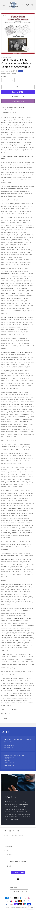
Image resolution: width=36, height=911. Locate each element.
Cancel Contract (8, 854)
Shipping (3, 73)
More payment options (18, 96)
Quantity (3, 76)
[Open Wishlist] (27, 5)
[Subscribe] (28, 866)
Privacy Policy (8, 846)
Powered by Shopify (25, 907)
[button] (4, 5)
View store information (10, 112)
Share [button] (5, 718)
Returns (6, 850)
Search (6, 842)
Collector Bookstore (15, 907)
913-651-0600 (14, 831)
